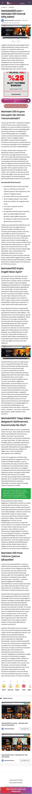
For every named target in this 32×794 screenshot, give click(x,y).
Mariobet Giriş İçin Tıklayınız (15, 106)
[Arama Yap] (29, 2)
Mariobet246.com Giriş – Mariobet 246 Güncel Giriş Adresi (15, 724)
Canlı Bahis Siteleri (16, 780)
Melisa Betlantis (10, 20)
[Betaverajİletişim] (16, 2)
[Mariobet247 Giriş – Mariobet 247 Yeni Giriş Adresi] (16, 742)
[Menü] (2, 2)
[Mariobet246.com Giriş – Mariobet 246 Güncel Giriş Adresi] (16, 710)
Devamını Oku (25, 729)
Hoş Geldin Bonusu (16, 783)
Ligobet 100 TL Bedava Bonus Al (14, 101)
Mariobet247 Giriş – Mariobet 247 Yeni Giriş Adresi (14, 756)
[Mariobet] (16, 84)
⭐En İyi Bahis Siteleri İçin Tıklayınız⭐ (16, 790)
